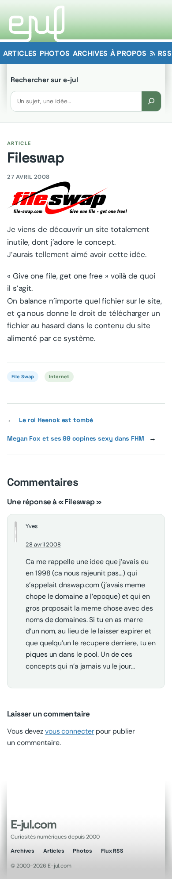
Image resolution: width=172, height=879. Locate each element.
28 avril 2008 (43, 544)
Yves (32, 526)
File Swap (22, 376)
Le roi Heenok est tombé (56, 420)
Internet (59, 376)
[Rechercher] (151, 101)
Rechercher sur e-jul (44, 80)
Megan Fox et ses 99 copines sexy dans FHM (75, 438)
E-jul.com (33, 824)
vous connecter (69, 731)
